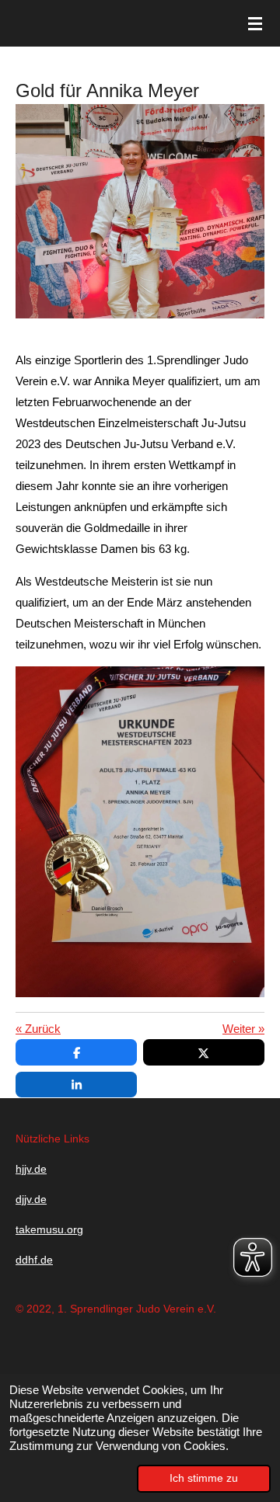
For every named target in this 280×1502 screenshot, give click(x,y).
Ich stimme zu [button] (204, 1478)
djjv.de (31, 1199)
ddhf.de (34, 1259)
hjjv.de (31, 1169)
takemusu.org (49, 1229)
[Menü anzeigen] (255, 23)
